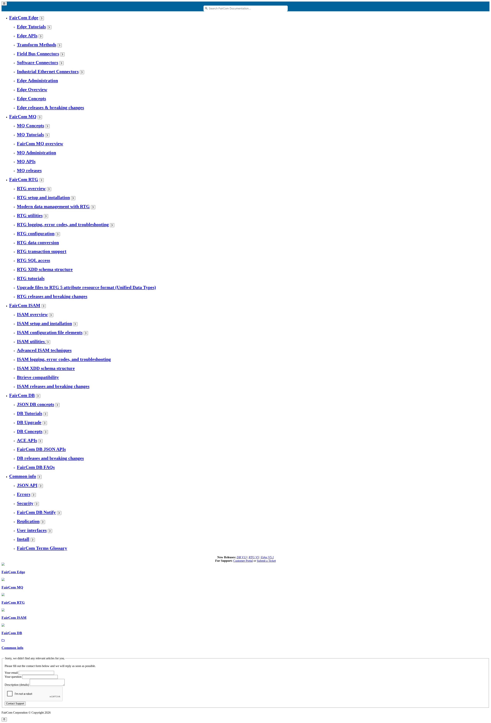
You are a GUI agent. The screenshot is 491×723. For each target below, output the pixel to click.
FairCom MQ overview (40, 143)
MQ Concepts (30, 125)
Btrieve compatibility (38, 377)
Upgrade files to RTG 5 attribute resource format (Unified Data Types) (86, 287)
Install (23, 539)
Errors (23, 494)
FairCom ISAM (24, 305)
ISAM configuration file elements (49, 332)
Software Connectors (37, 62)
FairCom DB (22, 395)
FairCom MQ (22, 116)
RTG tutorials (30, 278)
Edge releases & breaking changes (50, 107)
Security (25, 503)
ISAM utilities (31, 341)
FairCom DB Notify (36, 512)
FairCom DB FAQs (36, 467)
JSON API (27, 485)
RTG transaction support (41, 251)
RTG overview (31, 188)
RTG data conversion (38, 242)
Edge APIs (27, 35)
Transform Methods (36, 44)
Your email (11, 672)
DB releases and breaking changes (50, 458)
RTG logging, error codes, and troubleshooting (63, 224)
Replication (28, 521)
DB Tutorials (29, 413)
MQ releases (29, 170)
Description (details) (17, 684)
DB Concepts (29, 431)
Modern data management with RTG (53, 206)
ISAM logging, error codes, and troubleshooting (64, 359)
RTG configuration (35, 233)
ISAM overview (32, 314)
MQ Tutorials (30, 134)
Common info (22, 476)
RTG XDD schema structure (45, 269)
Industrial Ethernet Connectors (48, 71)
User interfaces (32, 530)
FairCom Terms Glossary (42, 548)
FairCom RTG (23, 179)
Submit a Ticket (266, 560)
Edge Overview (32, 89)
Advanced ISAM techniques (44, 350)
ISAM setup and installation (44, 323)
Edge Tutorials (31, 26)
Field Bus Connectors (38, 53)
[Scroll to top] (4, 719)
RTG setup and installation (43, 197)
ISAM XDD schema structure (46, 368)
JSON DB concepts (35, 404)
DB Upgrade (29, 422)
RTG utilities (30, 215)
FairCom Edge (23, 17)
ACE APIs (27, 440)
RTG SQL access (33, 260)
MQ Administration (36, 152)
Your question (13, 676)
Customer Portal (243, 560)
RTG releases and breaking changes (52, 296)
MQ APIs (26, 161)
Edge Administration (37, 80)
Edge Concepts (31, 98)
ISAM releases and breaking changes (53, 386)
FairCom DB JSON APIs (41, 449)
